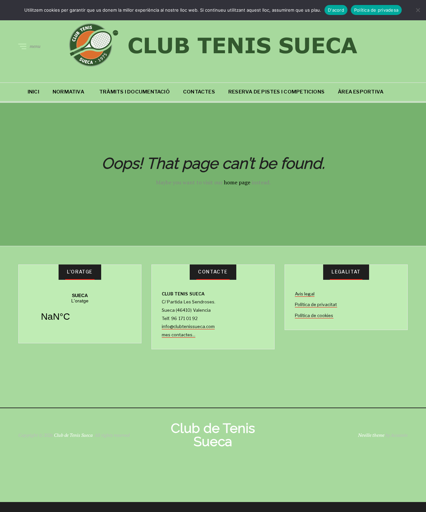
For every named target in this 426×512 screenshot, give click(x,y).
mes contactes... (178, 334)
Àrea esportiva (360, 92)
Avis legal (305, 293)
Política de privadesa (376, 10)
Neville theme (371, 435)
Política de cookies (314, 315)
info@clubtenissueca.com (188, 326)
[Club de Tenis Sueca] (213, 45)
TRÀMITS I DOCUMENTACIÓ (134, 92)
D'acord (336, 10)
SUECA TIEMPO (80, 311)
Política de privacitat (316, 304)
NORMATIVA (68, 92)
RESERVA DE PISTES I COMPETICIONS (276, 92)
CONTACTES (199, 92)
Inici (33, 92)
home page (237, 182)
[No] (417, 10)
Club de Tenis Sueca (73, 435)
